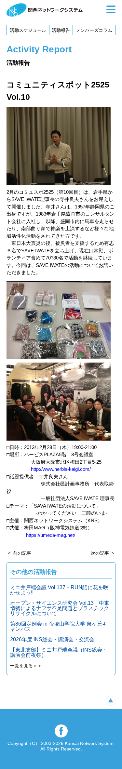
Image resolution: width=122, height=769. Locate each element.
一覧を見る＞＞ (26, 665)
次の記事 (100, 553)
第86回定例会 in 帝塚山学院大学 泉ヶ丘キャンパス (58, 626)
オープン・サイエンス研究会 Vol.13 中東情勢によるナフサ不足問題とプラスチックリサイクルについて (59, 608)
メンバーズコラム (94, 30)
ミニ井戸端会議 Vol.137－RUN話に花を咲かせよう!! (59, 590)
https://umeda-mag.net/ (50, 535)
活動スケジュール (28, 30)
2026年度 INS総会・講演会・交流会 (52, 639)
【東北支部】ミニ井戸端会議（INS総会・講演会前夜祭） (58, 652)
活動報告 (61, 30)
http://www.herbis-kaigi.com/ (61, 469)
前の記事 (22, 553)
